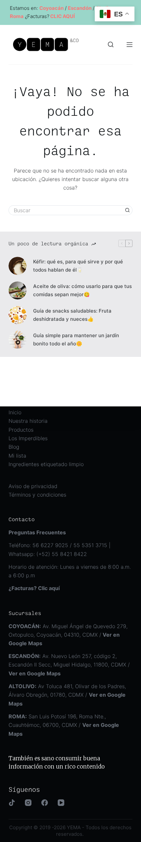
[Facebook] (44, 802)
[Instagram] (28, 802)
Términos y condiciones (37, 494)
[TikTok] (12, 802)
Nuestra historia (28, 421)
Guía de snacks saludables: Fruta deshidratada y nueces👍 (72, 315)
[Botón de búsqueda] (127, 210)
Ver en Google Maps (35, 673)
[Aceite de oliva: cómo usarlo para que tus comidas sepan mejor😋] (18, 290)
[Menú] (129, 45)
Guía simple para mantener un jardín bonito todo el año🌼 (76, 339)
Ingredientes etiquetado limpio (46, 464)
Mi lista (17, 455)
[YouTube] (61, 802)
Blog (14, 446)
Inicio (15, 412)
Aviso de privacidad (33, 486)
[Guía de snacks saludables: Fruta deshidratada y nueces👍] (18, 315)
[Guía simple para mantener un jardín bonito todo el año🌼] (18, 340)
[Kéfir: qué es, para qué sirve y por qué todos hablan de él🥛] (18, 266)
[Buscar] (110, 44)
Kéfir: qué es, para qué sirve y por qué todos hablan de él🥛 (78, 265)
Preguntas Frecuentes (37, 532)
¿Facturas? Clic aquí (34, 588)
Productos (21, 429)
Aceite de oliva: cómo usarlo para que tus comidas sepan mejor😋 (82, 290)
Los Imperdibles (28, 438)
